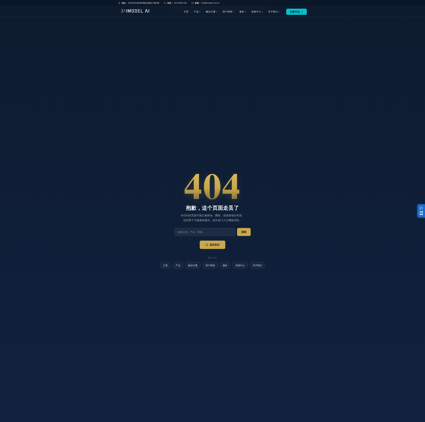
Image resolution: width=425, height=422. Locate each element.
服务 (241, 11)
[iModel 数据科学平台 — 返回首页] (133, 11)
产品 (196, 11)
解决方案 (211, 11)
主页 (186, 11)
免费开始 (296, 11)
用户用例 (227, 11)
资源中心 (256, 11)
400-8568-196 (180, 3)
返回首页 (215, 244)
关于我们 (273, 11)
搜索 (243, 231)
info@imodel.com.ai (210, 3)
